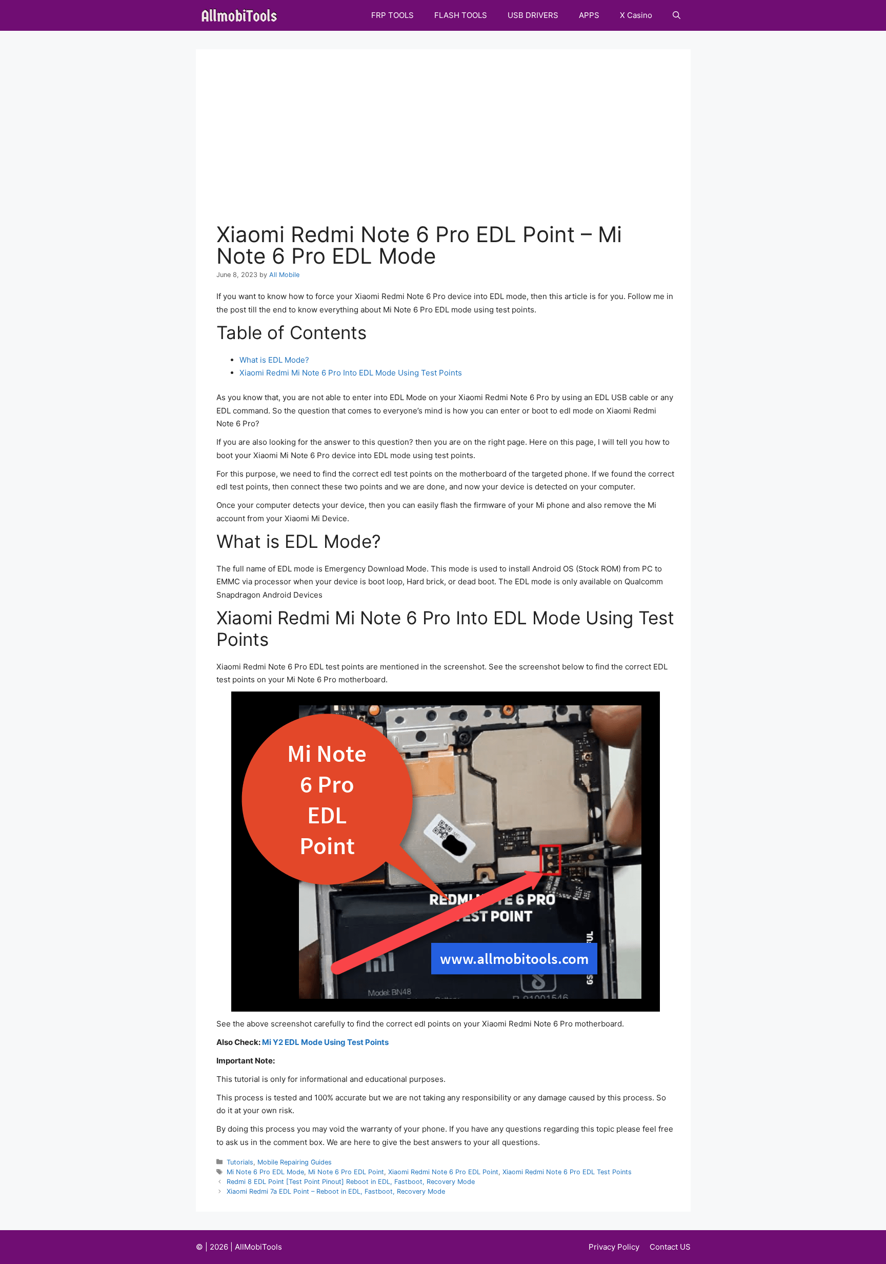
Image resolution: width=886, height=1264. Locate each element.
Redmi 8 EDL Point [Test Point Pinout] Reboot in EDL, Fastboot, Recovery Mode (351, 1182)
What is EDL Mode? (274, 360)
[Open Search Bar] (676, 15)
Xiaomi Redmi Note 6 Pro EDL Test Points (567, 1172)
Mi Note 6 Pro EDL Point (346, 1172)
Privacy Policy (614, 1247)
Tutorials (240, 1162)
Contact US (670, 1247)
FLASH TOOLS (460, 15)
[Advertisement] (445, 147)
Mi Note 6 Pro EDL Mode (265, 1172)
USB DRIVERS (533, 15)
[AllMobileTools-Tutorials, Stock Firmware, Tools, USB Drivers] (242, 15)
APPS (589, 15)
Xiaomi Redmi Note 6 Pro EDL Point (443, 1172)
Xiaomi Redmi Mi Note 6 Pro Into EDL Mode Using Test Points (350, 373)
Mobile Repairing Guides (294, 1162)
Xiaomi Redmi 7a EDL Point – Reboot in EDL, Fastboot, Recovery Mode (336, 1191)
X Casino (636, 15)
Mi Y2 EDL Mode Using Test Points (325, 1042)
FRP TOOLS (392, 15)
